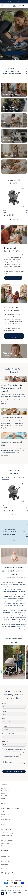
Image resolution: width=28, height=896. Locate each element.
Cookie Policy (18, 880)
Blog (2, 824)
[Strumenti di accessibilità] (6, 893)
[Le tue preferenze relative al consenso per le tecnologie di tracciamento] (1, 672)
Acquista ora (14, 53)
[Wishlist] (20, 6)
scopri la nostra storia (13, 278)
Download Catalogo (6, 822)
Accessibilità (4, 864)
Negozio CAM (5, 814)
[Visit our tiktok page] (9, 873)
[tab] (10, 219)
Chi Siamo (4, 811)
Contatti (3, 854)
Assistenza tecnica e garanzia (9, 833)
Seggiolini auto (5, 790)
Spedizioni (4, 838)
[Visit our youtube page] (12, 873)
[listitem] (14, 1)
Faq (2, 845)
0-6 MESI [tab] (14, 478)
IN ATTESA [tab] (5, 478)
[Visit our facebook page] (2, 873)
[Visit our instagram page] (5, 873)
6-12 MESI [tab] (22, 478)
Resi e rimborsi (5, 843)
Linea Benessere (5, 801)
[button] (12, 59)
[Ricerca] (26, 5)
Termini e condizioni (6, 835)
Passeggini (4, 788)
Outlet (3, 803)
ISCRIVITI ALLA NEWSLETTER (14, 771)
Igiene (3, 798)
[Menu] (2, 5)
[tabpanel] (14, 498)
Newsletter (4, 859)
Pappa (3, 793)
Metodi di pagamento (7, 840)
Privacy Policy (10, 880)
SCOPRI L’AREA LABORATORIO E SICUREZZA (14, 336)
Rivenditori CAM (5, 856)
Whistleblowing (5, 861)
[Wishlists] (2, 893)
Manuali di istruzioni (6, 819)
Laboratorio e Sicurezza (7, 817)
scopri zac (14, 48)
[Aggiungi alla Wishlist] (23, 189)
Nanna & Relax (5, 796)
